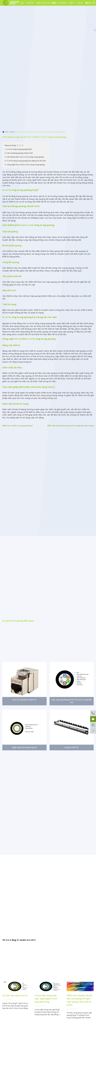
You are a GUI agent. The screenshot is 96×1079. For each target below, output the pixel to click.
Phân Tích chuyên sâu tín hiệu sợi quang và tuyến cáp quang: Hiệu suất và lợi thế (79, 1000)
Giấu (20, 145)
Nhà (22, 3)
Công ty (72, 3)
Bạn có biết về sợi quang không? (20, 425)
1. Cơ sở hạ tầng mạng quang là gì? (18, 149)
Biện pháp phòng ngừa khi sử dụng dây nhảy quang (73, 425)
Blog (54, 3)
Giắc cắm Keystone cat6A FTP (24, 699)
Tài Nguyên (62, 3)
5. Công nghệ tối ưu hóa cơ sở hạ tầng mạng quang (25, 164)
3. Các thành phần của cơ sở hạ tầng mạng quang (24, 157)
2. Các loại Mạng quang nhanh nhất (19, 153)
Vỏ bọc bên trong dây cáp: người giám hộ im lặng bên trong (46, 998)
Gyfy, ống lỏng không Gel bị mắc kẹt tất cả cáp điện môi (71, 701)
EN (89, 2)
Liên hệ (80, 3)
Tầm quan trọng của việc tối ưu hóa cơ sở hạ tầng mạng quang (40, 132)
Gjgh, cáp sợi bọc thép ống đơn (24, 747)
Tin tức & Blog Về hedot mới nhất (18, 940)
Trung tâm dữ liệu (43, 3)
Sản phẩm (29, 3)
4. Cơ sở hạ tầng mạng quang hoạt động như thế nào (25, 160)
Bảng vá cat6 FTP (71, 747)
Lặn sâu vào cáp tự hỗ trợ (15, 995)
